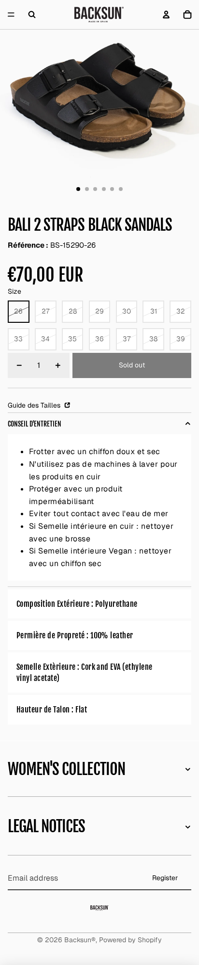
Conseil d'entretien (34, 424)
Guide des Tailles (35, 405)
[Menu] (11, 14)
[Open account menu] (166, 14)
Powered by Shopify (130, 939)
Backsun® (80, 939)
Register (165, 877)
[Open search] (32, 14)
